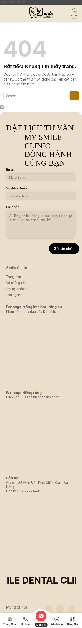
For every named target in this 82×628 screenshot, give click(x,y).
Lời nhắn (13, 207)
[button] (6, 12)
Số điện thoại (16, 188)
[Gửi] (74, 95)
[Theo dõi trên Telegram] (71, 609)
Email (10, 169)
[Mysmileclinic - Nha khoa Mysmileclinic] (41, 13)
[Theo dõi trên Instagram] (60, 609)
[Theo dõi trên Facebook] (48, 609)
